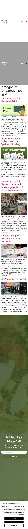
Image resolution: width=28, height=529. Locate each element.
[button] (22, 21)
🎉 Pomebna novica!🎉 (14, 279)
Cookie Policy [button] (13, 512)
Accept (14, 518)
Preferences (14, 525)
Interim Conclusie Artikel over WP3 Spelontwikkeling (11, 141)
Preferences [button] (21, 514)
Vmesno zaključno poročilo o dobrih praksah (11, 238)
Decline (14, 522)
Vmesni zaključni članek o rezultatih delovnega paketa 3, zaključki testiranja (12, 185)
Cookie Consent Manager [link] (7, 503)
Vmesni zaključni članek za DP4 (10, 100)
